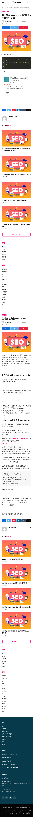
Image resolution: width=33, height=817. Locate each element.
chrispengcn (9, 21)
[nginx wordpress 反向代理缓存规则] (16, 548)
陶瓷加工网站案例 (6, 761)
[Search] (30, 2)
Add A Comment (16, 234)
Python (3, 281)
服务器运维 (4, 269)
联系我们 (4, 259)
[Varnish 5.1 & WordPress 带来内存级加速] (16, 190)
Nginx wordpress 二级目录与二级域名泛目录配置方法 (16, 225)
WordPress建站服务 (7, 736)
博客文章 (4, 257)
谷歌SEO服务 (5, 731)
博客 (3, 741)
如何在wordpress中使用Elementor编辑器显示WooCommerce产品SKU (16, 150)
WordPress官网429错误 (18, 438)
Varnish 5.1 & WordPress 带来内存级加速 (14, 200)
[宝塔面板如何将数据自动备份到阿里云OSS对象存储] (16, 620)
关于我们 (4, 249)
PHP (3, 276)
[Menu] (3, 2)
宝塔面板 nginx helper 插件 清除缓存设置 (14, 583)
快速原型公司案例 (6, 757)
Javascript (4, 284)
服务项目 (4, 252)
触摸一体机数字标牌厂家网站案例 (10, 767)
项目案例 (4, 254)
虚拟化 (3, 302)
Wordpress (5, 11)
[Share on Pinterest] (23, 27)
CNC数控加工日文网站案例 (8, 764)
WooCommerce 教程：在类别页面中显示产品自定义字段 (16, 176)
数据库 (3, 297)
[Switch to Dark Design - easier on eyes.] (28, 2)
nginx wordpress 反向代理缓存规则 (12, 559)
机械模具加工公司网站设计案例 (9, 754)
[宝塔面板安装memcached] (16, 341)
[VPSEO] (16, 2)
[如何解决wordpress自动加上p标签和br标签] (16, 41)
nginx (3, 274)
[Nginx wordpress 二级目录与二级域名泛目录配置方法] (16, 214)
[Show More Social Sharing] (29, 27)
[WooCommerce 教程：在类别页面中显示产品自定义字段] (16, 164)
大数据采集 (4, 292)
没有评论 (24, 21)
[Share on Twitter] (14, 27)
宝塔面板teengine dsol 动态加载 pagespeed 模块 (16, 607)
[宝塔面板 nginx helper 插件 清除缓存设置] (16, 572)
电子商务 (4, 289)
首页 (3, 246)
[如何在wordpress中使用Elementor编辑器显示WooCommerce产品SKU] (16, 138)
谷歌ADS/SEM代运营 (7, 734)
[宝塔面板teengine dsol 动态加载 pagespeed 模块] (16, 596)
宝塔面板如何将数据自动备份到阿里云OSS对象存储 (16, 632)
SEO (3, 287)
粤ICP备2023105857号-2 (24, 807)
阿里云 (3, 304)
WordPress (4, 279)
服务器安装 (4, 271)
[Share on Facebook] (6, 27)
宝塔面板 (4, 294)
